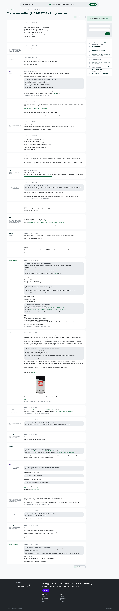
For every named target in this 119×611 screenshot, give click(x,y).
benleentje (11, 156)
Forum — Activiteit (93, 40)
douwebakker (12, 57)
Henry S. (10, 71)
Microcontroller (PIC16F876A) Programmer (36, 9)
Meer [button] (72, 4)
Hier (25, 399)
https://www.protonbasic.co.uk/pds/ (32, 487)
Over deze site (63, 598)
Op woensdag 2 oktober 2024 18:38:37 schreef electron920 (41, 513)
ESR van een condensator (98, 46)
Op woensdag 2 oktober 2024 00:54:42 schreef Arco (39, 304)
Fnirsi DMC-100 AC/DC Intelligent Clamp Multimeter (104, 73)
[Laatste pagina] (80, 17)
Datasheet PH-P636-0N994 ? (98, 50)
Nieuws (63, 4)
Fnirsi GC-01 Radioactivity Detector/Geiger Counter (104, 66)
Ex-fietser (11, 332)
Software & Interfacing (22, 9)
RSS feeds (62, 601)
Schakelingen (45, 598)
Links (43, 601)
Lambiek (11, 121)
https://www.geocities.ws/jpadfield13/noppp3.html (35, 108)
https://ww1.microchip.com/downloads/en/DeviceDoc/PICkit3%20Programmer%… (46, 222)
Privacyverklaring (109, 608)
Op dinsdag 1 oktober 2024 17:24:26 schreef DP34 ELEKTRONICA (42, 79)
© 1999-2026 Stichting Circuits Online (14, 608)
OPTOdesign (11, 170)
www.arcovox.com (16, 51)
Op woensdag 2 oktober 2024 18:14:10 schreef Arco (39, 449)
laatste (83, 17)
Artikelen (44, 596)
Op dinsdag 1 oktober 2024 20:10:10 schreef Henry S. (39, 263)
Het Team (62, 596)
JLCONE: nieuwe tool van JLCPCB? (100, 42)
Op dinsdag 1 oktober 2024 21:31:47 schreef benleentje (40, 185)
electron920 (11, 245)
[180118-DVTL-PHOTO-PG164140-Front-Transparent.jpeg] (39, 384)
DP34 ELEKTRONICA (13, 23)
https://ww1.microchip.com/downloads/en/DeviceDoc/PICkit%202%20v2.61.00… (46, 220)
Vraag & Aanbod (56, 4)
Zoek (108, 34)
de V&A (55, 93)
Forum (49, 4)
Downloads (44, 599)
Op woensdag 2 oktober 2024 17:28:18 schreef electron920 (41, 422)
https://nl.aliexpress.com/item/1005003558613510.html (43, 409)
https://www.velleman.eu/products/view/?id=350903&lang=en (38, 176)
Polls (61, 599)
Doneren (46, 590)
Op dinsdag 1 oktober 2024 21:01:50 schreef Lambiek (39, 286)
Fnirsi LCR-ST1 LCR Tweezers (98, 69)
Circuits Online (10, 9)
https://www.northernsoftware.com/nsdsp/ (64, 411)
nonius (10, 102)
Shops (67, 4)
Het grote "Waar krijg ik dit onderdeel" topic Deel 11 (104, 54)
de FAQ (106, 18)
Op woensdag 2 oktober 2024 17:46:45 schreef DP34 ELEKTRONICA (42, 348)
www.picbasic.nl (35, 489)
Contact (44, 602)
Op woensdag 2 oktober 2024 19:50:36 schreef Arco (39, 547)
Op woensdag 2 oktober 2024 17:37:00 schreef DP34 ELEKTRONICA (42, 467)
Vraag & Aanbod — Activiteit (95, 59)
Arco (10, 46)
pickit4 (33, 372)
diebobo (11, 446)
